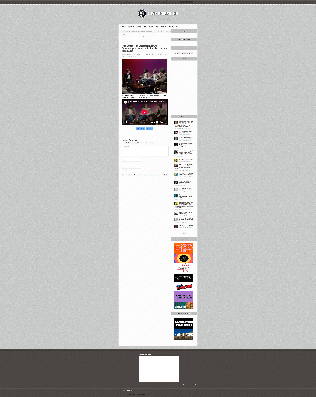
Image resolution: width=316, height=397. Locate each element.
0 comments (134, 56)
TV (168, 2)
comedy (143, 54)
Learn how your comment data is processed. (149, 174)
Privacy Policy (141, 394)
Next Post (149, 128)
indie (160, 54)
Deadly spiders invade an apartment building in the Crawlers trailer (185, 182)
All (140, 54)
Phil (127, 54)
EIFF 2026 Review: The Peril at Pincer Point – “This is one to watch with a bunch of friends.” (183, 166)
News (151, 2)
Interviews (164, 54)
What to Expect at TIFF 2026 (186, 226)
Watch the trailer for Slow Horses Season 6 (185, 212)
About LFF (129, 2)
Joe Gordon (181, 170)
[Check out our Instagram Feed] (192, 53)
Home (123, 2)
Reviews (157, 2)
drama (147, 54)
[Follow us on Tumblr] (190, 53)
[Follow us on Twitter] (178, 53)
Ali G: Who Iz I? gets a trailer (186, 160)
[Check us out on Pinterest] (180, 53)
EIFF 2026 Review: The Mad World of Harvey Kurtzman (186, 173)
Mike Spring (181, 128)
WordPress (195, 384)
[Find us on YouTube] (187, 53)
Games (146, 2)
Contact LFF (131, 394)
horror (157, 54)
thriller (128, 56)
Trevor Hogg (187, 227)
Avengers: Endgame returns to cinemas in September (185, 138)
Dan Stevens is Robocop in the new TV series (185, 132)
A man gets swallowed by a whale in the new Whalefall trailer (185, 196)
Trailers (163, 2)
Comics (136, 2)
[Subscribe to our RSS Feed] (185, 53)
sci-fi (126, 56)
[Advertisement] (144, 39)
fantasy (151, 54)
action (126, 31)
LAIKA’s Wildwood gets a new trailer (185, 189)
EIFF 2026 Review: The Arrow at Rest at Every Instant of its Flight (186, 219)
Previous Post (140, 128)
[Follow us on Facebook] (175, 53)
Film (141, 2)
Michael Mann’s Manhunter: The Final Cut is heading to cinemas (185, 145)
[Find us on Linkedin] (183, 53)
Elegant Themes (183, 384)
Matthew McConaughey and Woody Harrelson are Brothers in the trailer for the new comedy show (183, 153)
